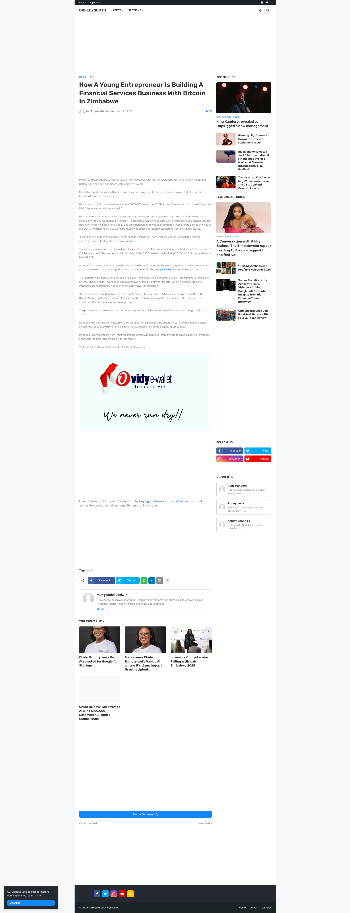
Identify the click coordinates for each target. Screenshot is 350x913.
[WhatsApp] (144, 580)
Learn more (34, 895)
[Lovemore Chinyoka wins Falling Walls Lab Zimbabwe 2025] (191, 639)
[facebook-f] (97, 893)
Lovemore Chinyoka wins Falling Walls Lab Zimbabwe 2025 (190, 661)
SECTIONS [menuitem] (134, 10)
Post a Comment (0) (145, 814)
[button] (260, 10)
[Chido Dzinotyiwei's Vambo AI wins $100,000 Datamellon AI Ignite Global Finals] (99, 689)
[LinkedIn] (151, 580)
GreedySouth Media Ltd (104, 907)
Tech (91, 77)
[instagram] (103, 609)
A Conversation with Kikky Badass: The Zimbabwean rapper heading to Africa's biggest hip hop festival (243, 248)
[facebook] (262, 2)
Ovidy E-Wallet (163, 269)
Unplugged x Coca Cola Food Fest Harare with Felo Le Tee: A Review (253, 314)
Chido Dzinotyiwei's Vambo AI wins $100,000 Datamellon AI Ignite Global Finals (99, 713)
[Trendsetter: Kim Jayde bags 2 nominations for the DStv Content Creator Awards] (226, 182)
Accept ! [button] (15, 902)
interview (131, 241)
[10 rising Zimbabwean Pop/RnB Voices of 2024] (226, 268)
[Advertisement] (175, 45)
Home (82, 77)
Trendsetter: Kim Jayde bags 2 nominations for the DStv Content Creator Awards (254, 183)
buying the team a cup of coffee (161, 501)
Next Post (204, 823)
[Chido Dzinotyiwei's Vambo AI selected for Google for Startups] (99, 639)
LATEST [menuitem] (116, 10)
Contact (266, 907)
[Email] (159, 580)
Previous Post (89, 823)
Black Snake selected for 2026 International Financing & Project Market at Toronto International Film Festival (253, 160)
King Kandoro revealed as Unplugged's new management (242, 123)
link (91, 347)
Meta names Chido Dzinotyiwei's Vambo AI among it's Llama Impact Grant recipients (143, 663)
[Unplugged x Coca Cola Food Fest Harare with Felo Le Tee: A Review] (226, 314)
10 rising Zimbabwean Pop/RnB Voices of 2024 (254, 267)
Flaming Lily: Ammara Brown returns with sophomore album (252, 139)
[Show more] (167, 580)
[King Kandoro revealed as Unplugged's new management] (243, 97)
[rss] (130, 893)
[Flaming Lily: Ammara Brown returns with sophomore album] (226, 139)
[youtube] (122, 893)
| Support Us (95, 2)
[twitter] (267, 2)
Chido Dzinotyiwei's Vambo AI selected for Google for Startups (99, 661)
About (82, 2)
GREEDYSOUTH (92, 10)
